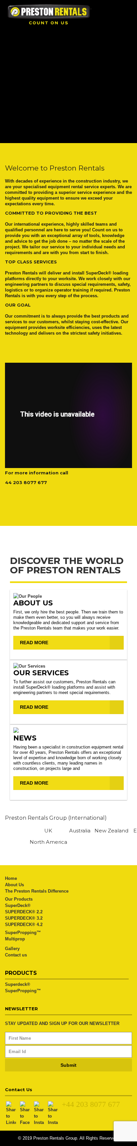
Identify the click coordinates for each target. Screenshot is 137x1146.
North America (48, 842)
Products (21, 973)
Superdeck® (17, 984)
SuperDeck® (18, 905)
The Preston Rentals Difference (36, 891)
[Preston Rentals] (68, 14)
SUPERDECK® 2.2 (24, 911)
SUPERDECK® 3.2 (24, 918)
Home (11, 878)
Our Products (19, 899)
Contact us (16, 954)
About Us (14, 884)
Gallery (12, 948)
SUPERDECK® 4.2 (24, 924)
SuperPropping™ (23, 932)
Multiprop (15, 938)
